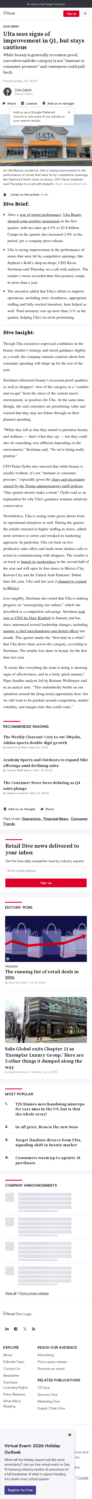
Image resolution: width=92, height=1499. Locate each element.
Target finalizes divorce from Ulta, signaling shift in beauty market (48, 1142)
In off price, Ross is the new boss (46, 1126)
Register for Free (20, 1490)
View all (10, 1293)
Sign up (71, 13)
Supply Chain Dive (51, 1408)
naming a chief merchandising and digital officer (41, 630)
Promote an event (51, 1368)
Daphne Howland (17, 793)
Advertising (45, 1355)
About (7, 1355)
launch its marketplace (38, 561)
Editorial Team (13, 1362)
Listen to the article (29, 194)
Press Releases (14, 1394)
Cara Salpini (23, 89)
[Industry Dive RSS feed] (33, 1329)
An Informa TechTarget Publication (46, 4)
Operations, (32, 819)
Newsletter (11, 1375)
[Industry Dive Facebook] (15, 1329)
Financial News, (56, 819)
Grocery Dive (47, 1394)
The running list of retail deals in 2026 (42, 974)
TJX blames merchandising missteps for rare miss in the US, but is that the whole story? (50, 1109)
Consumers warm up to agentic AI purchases (47, 1160)
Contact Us (11, 1368)
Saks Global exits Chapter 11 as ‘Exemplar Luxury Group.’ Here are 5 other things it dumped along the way (44, 1058)
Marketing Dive (48, 1401)
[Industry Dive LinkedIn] (6, 1329)
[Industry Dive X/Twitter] (24, 1329)
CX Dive (43, 1387)
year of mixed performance (40, 214)
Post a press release (34, 1293)
